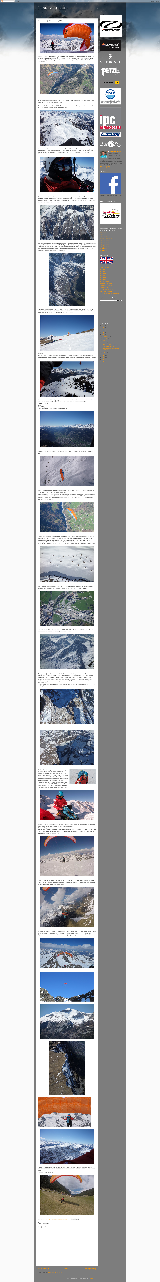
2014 (103, 359)
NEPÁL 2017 (103, 237)
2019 (103, 330)
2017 (103, 334)
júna (104, 340)
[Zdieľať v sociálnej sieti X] (75, 1219)
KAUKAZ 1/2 (103, 251)
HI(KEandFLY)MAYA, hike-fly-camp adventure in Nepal (112, 345)
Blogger (91, 1278)
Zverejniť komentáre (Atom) (55, 1272)
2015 (103, 357)
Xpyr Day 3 (103, 275)
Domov (66, 1269)
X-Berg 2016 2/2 (104, 245)
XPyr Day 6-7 (103, 269)
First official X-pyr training (106, 289)
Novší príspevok (44, 1269)
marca (105, 352)
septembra (106, 336)
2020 (103, 328)
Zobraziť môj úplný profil (106, 167)
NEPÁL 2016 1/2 (104, 243)
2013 (103, 361)
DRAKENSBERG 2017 (106, 239)
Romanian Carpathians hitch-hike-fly (109, 293)
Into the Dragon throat (106, 283)
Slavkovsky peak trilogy (106, 291)
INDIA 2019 (103, 233)
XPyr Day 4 (103, 273)
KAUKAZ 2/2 (103, 249)
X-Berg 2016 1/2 (104, 247)
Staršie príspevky (90, 1269)
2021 (103, 325)
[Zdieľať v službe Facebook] (76, 1219)
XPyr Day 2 (103, 277)
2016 (103, 355)
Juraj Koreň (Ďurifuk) (115, 151)
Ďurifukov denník (52, 7)
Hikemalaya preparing (106, 285)
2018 (103, 332)
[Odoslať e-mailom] (72, 1219)
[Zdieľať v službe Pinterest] (78, 1219)
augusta (105, 338)
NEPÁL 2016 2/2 (104, 241)
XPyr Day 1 (103, 279)
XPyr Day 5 (103, 271)
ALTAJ (101, 235)
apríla (104, 342)
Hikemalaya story (104, 287)
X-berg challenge (104, 281)
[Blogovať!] (73, 1219)
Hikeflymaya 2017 (104, 267)
